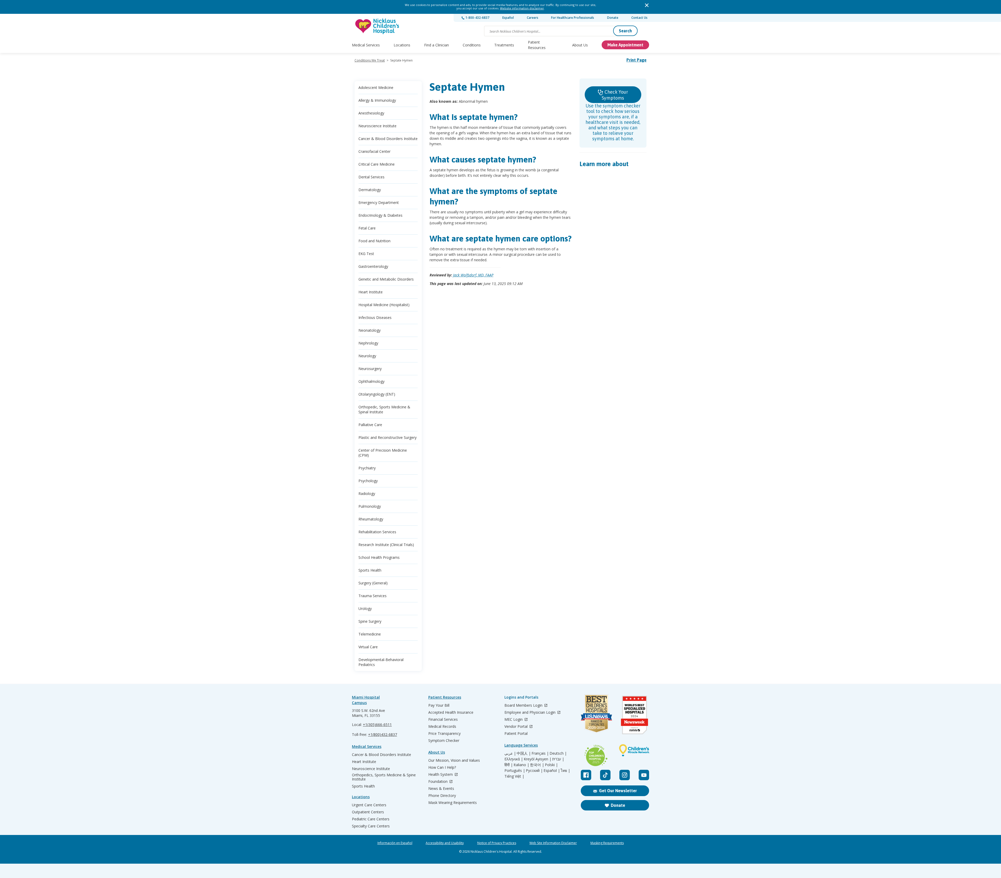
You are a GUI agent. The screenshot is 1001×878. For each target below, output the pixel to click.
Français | (540, 753)
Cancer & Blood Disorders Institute (388, 138)
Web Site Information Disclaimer (553, 843)
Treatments (504, 45)
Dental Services (371, 176)
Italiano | (521, 765)
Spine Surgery (369, 621)
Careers (532, 17)
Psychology (368, 480)
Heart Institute (370, 291)
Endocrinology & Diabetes (380, 215)
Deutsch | (558, 753)
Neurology (367, 355)
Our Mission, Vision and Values (454, 760)
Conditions (472, 45)
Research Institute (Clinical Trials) (386, 544)
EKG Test (366, 253)
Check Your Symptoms (615, 95)
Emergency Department (378, 202)
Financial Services (443, 719)
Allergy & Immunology (377, 100)
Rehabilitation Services (377, 531)
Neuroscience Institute (377, 125)
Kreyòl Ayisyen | (537, 759)
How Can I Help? (442, 767)
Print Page (636, 60)
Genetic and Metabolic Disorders (386, 279)
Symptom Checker (443, 740)
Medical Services (366, 45)
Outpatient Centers (368, 812)
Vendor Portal (516, 726)
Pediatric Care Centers (370, 819)
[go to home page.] (377, 26)
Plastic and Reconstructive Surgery (387, 437)
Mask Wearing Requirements (452, 803)
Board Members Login (524, 705)
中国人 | (524, 753)
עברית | (558, 759)
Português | (514, 770)
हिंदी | (508, 765)
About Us (580, 45)
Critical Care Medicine (376, 164)
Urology (365, 608)
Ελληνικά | (513, 759)
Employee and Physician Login (530, 712)
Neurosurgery (370, 368)
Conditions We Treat (370, 60)
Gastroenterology (373, 266)
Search (625, 30)
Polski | (551, 765)
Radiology (366, 493)
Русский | (534, 770)
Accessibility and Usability (445, 843)
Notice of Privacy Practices (496, 843)
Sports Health (369, 570)
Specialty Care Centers (371, 826)
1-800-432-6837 (477, 17)
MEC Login (514, 719)
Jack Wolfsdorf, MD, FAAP (473, 275)
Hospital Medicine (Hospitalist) (384, 304)
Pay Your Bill (438, 705)
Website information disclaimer (522, 8)
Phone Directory (442, 796)
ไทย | (565, 770)
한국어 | (537, 765)
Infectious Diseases (375, 317)
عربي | (510, 753)
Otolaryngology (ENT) (376, 394)
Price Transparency (444, 733)
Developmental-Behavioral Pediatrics (381, 662)
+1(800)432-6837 (382, 734)
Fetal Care (367, 228)
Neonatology (369, 330)
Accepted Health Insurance (450, 712)
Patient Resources (537, 45)
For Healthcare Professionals (572, 17)
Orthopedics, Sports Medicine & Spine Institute (384, 777)
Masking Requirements (607, 843)
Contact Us (639, 17)
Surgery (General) (373, 582)
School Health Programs (379, 557)
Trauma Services (372, 595)
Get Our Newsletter (618, 790)
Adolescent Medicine (375, 87)
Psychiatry (367, 467)
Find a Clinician (436, 45)
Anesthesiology (371, 113)
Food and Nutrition (374, 240)
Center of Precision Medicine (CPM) (382, 453)
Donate (612, 17)
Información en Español (394, 843)
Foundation (438, 781)
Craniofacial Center (374, 151)
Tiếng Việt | (514, 776)
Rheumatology (370, 519)
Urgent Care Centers (369, 805)
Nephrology (368, 343)
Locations (402, 45)
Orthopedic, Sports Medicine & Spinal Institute (384, 409)
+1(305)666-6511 (377, 724)
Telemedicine (369, 634)
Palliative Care (370, 424)
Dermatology (369, 189)
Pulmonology (369, 506)
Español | (552, 770)
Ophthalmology (371, 381)
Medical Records (442, 726)
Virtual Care (368, 646)
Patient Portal (516, 733)
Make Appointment (625, 45)
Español (508, 17)
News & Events (441, 788)
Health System (441, 774)
